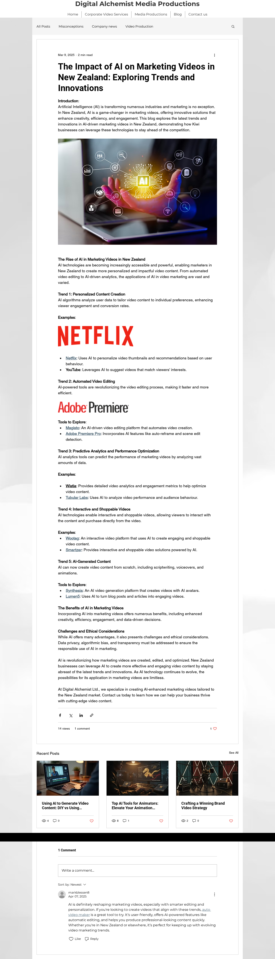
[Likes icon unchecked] (71, 939)
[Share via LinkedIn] (81, 715)
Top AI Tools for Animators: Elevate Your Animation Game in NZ (135, 805)
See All (233, 752)
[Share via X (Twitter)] (71, 715)
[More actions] (214, 54)
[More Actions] (214, 894)
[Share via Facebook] (60, 715)
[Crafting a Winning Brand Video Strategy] (207, 778)
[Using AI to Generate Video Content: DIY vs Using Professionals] (68, 778)
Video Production (139, 26)
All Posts (43, 26)
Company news (104, 26)
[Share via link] (92, 715)
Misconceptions (71, 26)
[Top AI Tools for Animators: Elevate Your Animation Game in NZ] (138, 778)
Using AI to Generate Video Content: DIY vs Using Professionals (65, 805)
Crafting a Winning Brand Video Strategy (203, 805)
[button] (233, 26)
